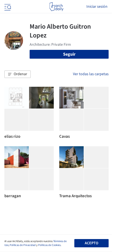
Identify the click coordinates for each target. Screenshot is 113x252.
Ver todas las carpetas (91, 74)
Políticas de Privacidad (23, 245)
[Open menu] (7, 6)
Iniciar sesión (97, 7)
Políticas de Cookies (49, 245)
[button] (17, 74)
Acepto (91, 243)
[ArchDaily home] (56, 6)
